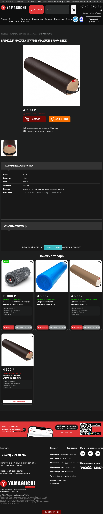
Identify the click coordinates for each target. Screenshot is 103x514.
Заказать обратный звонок (92, 13)
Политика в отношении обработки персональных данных (18, 464)
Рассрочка (37, 19)
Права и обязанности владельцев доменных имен (15, 472)
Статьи (69, 19)
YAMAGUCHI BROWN (12, 378)
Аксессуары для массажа (52, 192)
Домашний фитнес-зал (93, 20)
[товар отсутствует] (73, 9)
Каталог (69, 458)
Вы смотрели (51, 512)
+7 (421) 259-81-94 (13, 455)
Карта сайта (71, 476)
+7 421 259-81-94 (91, 8)
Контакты (59, 19)
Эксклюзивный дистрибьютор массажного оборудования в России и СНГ (75, 2)
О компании (14, 20)
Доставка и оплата (25, 20)
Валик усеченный (78, 302)
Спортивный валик (45, 302)
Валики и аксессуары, (32, 192)
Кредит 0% (70, 467)
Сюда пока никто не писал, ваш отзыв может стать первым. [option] (51, 246)
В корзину (10, 327)
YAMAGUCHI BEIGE (79, 304)
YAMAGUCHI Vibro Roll (13, 304)
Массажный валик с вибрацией (16, 302)
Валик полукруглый (11, 375)
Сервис (48, 19)
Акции (4, 19)
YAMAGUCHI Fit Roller (46, 304)
